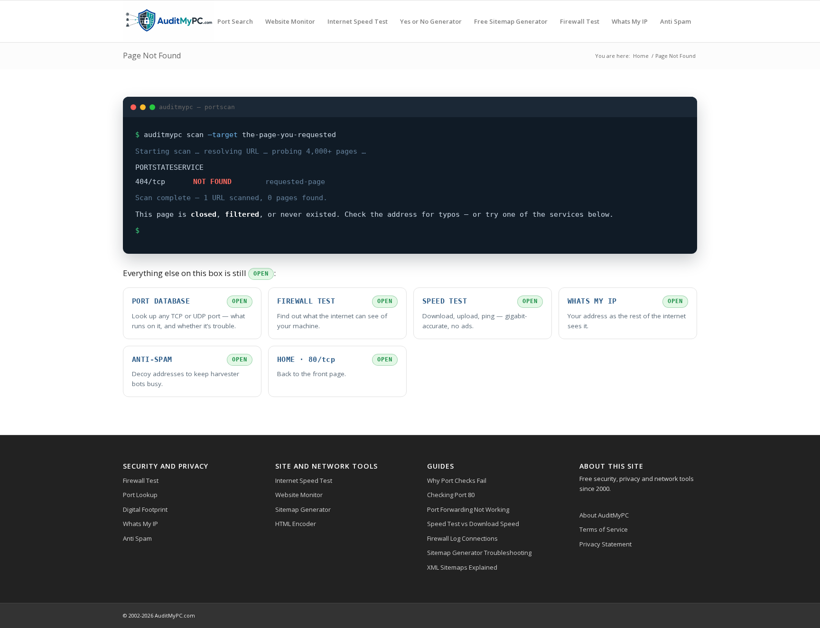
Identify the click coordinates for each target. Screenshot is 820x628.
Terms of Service (603, 529)
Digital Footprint (145, 509)
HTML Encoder (295, 523)
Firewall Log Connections (462, 538)
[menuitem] (235, 21)
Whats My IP (140, 523)
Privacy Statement (605, 544)
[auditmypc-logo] (168, 21)
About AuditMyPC (604, 515)
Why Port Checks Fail (456, 480)
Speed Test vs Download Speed (473, 523)
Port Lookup (140, 494)
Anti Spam (137, 538)
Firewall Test (140, 480)
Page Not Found (152, 55)
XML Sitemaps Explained (462, 567)
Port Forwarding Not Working (468, 509)
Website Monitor (299, 494)
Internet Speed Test (303, 480)
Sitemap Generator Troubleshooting (479, 552)
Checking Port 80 (451, 494)
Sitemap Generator (303, 509)
